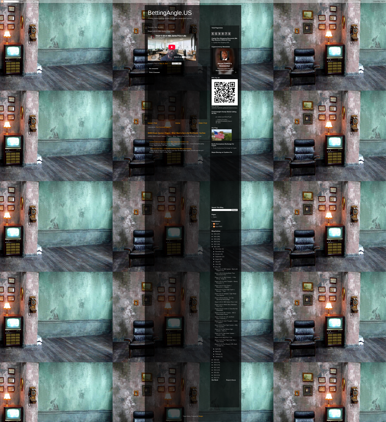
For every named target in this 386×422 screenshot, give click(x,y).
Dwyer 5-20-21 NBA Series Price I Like (226, 302)
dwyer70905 (218, 226)
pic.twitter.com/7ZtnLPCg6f (223, 117)
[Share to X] (177, 63)
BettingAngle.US (170, 12)
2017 (215, 367)
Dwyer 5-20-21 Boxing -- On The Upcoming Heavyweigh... (224, 298)
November (218, 251)
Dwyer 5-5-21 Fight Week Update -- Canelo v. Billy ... (225, 334)
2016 (215, 370)
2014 (215, 375)
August (217, 259)
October (217, 254)
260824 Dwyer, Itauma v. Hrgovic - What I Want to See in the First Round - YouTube (176, 133)
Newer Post (152, 123)
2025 (215, 236)
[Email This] (173, 63)
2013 (215, 377)
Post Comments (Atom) (163, 127)
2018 (215, 365)
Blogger (201, 416)
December (218, 249)
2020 (215, 360)
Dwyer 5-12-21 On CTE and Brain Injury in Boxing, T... (224, 317)
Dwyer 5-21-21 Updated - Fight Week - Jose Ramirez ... (226, 294)
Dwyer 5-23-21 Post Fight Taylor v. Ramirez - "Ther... (225, 290)
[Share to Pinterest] (180, 63)
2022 (215, 244)
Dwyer (217, 224)
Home (177, 123)
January (217, 356)
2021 (215, 246)
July (216, 261)
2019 (215, 362)
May (216, 267)
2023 (215, 241)
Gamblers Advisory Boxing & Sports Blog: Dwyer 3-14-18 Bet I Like (169, 142)
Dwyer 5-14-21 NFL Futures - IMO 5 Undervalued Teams (225, 313)
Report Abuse (231, 380)
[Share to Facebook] (179, 63)
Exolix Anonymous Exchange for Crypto (224, 148)
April (216, 349)
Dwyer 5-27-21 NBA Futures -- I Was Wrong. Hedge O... (225, 278)
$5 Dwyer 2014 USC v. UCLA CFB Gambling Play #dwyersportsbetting (170, 148)
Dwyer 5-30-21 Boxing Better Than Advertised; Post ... (225, 274)
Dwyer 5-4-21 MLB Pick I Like (223, 337)
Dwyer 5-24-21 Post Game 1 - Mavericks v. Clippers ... (223, 286)
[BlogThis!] (175, 63)
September (218, 256)
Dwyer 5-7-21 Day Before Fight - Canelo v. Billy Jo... (224, 330)
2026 (215, 234)
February (218, 354)
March (217, 351)
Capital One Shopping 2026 (221, 42)
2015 (215, 372)
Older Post (203, 123)
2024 (215, 239)
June (217, 264)
